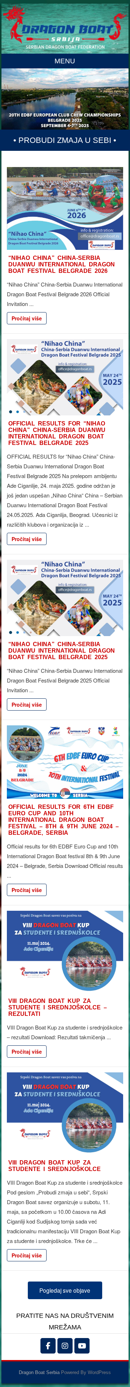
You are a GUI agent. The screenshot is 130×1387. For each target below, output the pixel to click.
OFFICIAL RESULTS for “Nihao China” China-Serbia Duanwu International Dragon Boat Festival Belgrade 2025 (56, 433)
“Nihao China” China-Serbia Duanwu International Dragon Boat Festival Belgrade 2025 (61, 650)
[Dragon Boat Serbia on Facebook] (48, 1346)
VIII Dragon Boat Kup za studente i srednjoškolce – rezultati (57, 1007)
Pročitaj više (27, 318)
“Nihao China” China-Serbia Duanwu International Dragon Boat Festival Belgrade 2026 (61, 264)
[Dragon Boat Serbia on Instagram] (65, 1346)
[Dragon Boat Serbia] (65, 46)
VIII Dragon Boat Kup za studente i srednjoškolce (54, 1165)
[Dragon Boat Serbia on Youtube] (82, 1346)
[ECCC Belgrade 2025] (65, 98)
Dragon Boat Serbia (39, 1372)
